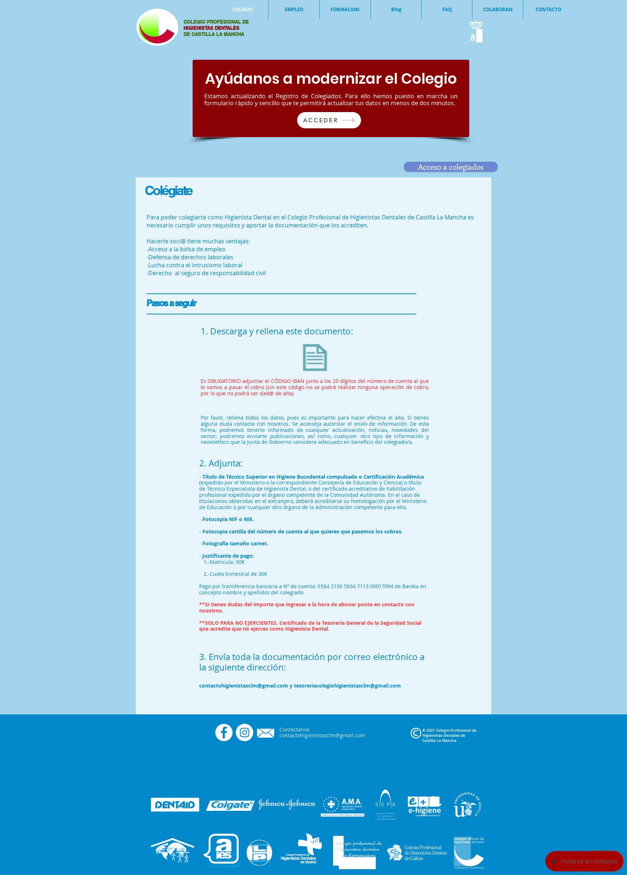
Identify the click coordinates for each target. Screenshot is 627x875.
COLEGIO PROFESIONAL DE (216, 22)
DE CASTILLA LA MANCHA (214, 34)
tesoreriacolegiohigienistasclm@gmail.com (347, 685)
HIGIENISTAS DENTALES (212, 28)
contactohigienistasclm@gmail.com (243, 685)
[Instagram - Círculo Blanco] (244, 732)
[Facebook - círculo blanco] (224, 732)
